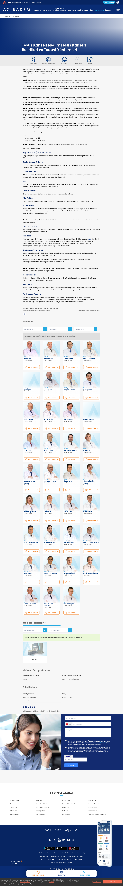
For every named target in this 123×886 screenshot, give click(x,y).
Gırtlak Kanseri (14, 814)
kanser (90, 80)
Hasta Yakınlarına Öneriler (31, 675)
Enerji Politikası (78, 859)
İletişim (70, 863)
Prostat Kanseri (93, 807)
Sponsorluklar (44, 856)
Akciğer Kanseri (14, 800)
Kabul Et (112, 882)
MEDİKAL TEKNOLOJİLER (85, 10)
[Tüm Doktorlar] (85, 329)
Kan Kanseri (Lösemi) (42, 807)
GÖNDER (71, 765)
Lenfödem (65, 811)
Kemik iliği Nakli (40, 814)
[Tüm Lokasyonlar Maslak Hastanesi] (35, 630)
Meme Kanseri (66, 814)
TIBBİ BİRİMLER (59, 9)
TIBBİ (68, 830)
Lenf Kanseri (65, 807)
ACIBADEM (109, 2)
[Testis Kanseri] (60, 329)
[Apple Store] (61, 848)
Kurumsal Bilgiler (81, 853)
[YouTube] (59, 840)
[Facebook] (50, 840)
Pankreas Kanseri (94, 804)
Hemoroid (39, 800)
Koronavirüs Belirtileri (68, 804)
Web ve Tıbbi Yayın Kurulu (58, 863)
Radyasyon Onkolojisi (29, 697)
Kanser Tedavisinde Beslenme (71, 675)
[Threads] (73, 840)
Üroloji (64, 694)
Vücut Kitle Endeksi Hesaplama (98, 814)
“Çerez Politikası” (25, 882)
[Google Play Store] (49, 848)
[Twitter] (54, 840)
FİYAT (76, 830)
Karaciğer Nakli (40, 811)
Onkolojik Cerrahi (28, 694)
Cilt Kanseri (13, 811)
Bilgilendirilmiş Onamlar (58, 856)
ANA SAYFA (37, 10)
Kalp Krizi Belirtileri (41, 804)
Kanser (25, 679)
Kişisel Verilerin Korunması (75, 856)
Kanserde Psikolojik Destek (70, 679)
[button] (68, 724)
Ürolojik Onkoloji (67, 697)
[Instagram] (68, 840)
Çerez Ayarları (96, 882)
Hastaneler (48, 853)
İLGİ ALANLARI (99, 10)
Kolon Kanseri (66, 800)
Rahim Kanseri (93, 811)
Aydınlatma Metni (101, 743)
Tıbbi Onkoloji (27, 701)
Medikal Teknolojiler (68, 853)
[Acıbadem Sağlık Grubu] (16, 9)
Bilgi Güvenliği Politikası (64, 859)
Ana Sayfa (40, 853)
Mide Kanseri (92, 800)
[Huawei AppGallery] (74, 848)
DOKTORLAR (72, 10)
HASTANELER (47, 10)
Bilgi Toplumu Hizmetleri (48, 859)
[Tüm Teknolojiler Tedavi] (60, 630)
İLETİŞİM (108, 10)
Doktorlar (57, 853)
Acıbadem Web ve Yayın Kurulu (32, 308)
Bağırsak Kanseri (15, 804)
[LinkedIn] (63, 840)
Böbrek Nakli (13, 807)
